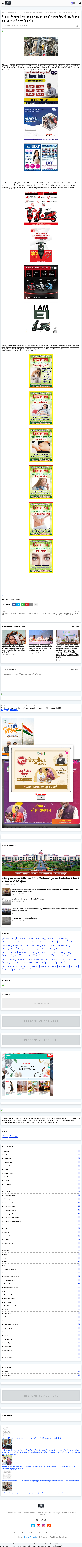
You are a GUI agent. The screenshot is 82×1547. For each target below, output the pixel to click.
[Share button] (36, 604)
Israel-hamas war (45, 956)
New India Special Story (36, 959)
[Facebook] (14, 604)
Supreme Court (63, 966)
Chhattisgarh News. (23, 949)
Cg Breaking (41, 942)
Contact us (32, 1533)
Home (4, 12)
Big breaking (21, 938)
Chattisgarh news (17, 945)
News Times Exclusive (19, 963)
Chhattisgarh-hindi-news (39, 949)
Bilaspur (30, 938)
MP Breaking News (9, 959)
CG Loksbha (62, 942)
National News (21, 959)
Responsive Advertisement (41, 1003)
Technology (74, 966)
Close (41, 797)
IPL (36, 956)
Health (68, 952)
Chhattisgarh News (9, 949)
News (47, 959)
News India (9, 710)
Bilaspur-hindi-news (9, 942)
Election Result (23, 952)
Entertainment (42, 952)
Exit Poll (60, 952)
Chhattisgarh (35, 945)
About (23, 1533)
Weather (27, 970)
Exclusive (52, 952)
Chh (27, 945)
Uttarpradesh (18, 970)
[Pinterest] (27, 604)
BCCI (13, 938)
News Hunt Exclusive (58, 959)
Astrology (6, 938)
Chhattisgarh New (63, 945)
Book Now (41, 794)
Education (13, 952)
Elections (32, 952)
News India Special (72, 959)
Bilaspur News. (62, 938)
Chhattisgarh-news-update (57, 949)
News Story (6, 963)
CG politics (6, 945)
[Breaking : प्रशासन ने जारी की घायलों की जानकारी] (6, 921)
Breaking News (30, 942)
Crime (5, 952)
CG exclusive (52, 942)
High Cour (6, 956)
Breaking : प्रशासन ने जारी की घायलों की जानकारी (25, 918)
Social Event (34, 966)
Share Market (24, 966)
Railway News (51, 963)
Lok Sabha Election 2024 (60, 956)
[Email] (31, 604)
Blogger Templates (30, 1537)
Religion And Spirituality (10, 966)
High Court (15, 956)
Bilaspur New (40, 938)
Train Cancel (7, 970)
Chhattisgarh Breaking (48, 945)
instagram (55, 1533)
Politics (31, 963)
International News (27, 956)
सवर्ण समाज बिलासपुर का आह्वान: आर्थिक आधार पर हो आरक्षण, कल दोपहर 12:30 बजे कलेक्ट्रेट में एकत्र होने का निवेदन (34, 1493)
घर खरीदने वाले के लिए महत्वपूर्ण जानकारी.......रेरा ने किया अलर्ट (28, 899)
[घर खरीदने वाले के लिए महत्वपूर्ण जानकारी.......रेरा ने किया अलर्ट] (6, 901)
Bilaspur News (12, 12)
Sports (54, 966)
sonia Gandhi (45, 966)
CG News (71, 942)
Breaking (20, 942)
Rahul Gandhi (40, 963)
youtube (65, 1533)
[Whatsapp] (23, 604)
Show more (75, 627)
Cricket (70, 949)
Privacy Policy (44, 1533)
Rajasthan (61, 963)
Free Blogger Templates (58, 1537)
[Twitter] (18, 604)
